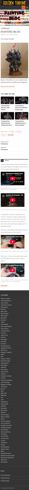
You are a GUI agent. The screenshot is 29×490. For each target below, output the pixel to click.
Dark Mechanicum (5, 346)
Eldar (2, 356)
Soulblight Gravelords (6, 425)
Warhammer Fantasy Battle (7, 455)
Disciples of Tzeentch (6, 352)
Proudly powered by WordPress (7, 488)
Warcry (2, 451)
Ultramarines (4, 442)
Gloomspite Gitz (5, 363)
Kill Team (3, 378)
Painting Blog (5, 28)
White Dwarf (4, 459)
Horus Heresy (4, 369)
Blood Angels (4, 315)
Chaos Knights (4, 324)
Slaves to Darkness (5, 421)
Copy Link (10, 135)
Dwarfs (2, 354)
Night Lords (4, 393)
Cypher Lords (4, 335)
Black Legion (4, 311)
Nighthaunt (3, 395)
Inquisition (3, 373)
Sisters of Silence (5, 416)
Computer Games (5, 330)
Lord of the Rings (5, 382)
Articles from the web (6, 305)
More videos (4, 285)
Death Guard (4, 350)
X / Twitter (11, 131)
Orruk (2, 399)
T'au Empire (4, 434)
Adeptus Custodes (5, 298)
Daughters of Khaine (6, 348)
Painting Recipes (5, 480)
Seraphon (3, 412)
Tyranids (3, 440)
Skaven (3, 419)
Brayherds (3, 320)
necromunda (4, 386)
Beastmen (3, 309)
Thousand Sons (5, 438)
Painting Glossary (5, 478)
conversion (3, 333)
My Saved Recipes (5, 475)
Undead (3, 444)
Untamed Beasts (5, 447)
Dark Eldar (3, 341)
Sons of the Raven (5, 423)
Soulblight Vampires (6, 427)
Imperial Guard (4, 371)
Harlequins (3, 367)
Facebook (19, 131)
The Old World (4, 436)
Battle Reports (4, 307)
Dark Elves (3, 343)
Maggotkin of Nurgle (6, 384)
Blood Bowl (3, 318)
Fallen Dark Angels (5, 361)
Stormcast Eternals (5, 432)
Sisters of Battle (5, 414)
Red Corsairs (4, 410)
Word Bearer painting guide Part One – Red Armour (14, 188)
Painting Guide (4, 404)
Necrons (3, 389)
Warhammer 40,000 (6, 453)
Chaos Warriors (4, 328)
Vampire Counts (5, 449)
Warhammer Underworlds (7, 457)
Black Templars (5, 313)
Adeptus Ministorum (6, 300)
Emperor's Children (5, 358)
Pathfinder (3, 406)
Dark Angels (4, 339)
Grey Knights (4, 365)
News (2, 391)
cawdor (3, 322)
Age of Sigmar (4, 302)
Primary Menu (27, 7)
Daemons (3, 337)
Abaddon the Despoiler (7, 209)
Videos (7, 160)
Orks (2, 397)
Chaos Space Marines (6, 326)
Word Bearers (4, 462)
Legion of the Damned (6, 380)
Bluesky (3, 135)
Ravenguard (4, 408)
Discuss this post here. (8, 86)
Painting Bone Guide (6, 251)
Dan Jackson (13, 34)
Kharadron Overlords (6, 376)
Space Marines (4, 429)
